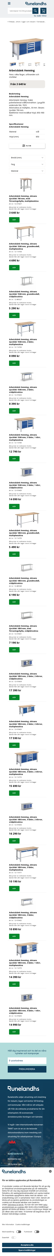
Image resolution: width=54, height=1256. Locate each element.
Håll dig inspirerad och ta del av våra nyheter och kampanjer (27, 1052)
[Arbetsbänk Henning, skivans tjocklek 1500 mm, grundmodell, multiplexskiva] (27, 233)
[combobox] (27, 157)
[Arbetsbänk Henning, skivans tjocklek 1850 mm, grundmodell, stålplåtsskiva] (27, 567)
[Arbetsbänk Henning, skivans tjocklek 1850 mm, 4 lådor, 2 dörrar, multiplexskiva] (27, 758)
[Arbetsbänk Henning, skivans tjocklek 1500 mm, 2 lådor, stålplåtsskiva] (27, 376)
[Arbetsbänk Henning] (27, 49)
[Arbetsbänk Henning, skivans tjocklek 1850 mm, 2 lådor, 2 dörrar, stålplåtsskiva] (27, 663)
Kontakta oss (14, 1159)
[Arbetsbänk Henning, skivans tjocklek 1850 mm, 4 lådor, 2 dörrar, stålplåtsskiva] (27, 806)
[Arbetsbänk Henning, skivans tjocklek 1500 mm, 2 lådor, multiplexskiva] (27, 328)
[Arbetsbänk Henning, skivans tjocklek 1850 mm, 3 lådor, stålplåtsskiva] (27, 902)
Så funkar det (15, 1164)
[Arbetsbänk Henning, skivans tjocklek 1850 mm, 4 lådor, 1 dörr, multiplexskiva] (27, 949)
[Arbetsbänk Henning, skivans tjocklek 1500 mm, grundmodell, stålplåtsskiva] (27, 281)
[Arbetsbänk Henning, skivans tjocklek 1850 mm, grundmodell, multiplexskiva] (27, 519)
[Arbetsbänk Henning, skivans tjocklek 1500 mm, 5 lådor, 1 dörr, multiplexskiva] (27, 424)
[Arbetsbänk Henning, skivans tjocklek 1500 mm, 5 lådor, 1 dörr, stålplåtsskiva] (27, 472)
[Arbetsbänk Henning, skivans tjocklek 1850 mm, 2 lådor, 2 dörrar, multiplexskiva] (27, 710)
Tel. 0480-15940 (40, 16)
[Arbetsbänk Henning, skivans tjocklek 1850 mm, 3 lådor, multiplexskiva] (27, 854)
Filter (28, 146)
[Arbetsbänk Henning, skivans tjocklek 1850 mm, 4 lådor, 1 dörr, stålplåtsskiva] (27, 997)
